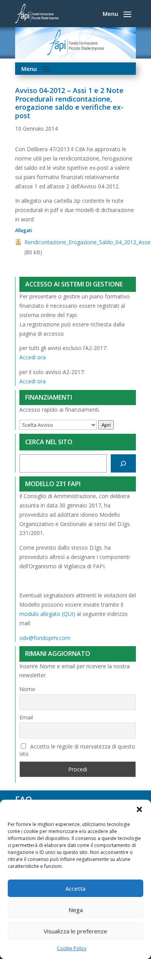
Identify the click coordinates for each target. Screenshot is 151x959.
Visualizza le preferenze (75, 931)
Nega (76, 910)
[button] (139, 809)
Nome (27, 689)
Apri (106, 424)
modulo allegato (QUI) (47, 613)
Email (26, 717)
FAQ (23, 799)
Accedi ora (32, 357)
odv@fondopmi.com (44, 638)
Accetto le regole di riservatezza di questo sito (77, 750)
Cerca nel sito (48, 442)
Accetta (75, 888)
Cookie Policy (71, 948)
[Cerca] (123, 463)
